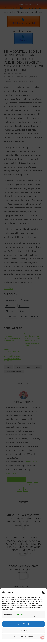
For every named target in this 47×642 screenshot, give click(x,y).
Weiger (23, 630)
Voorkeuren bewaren (24, 636)
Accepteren (23, 624)
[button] (43, 592)
